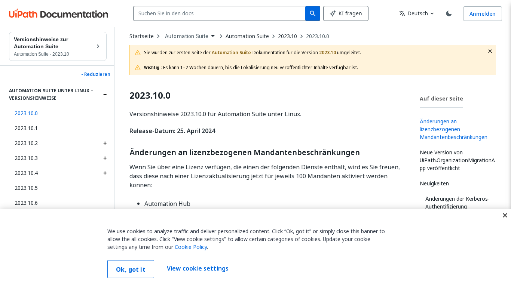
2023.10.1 (26, 128)
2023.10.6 (26, 203)
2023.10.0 (317, 36)
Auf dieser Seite (441, 98)
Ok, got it (131, 269)
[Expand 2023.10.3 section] (105, 158)
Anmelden (482, 14)
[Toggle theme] (449, 13)
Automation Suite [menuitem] (186, 36)
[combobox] (221, 13)
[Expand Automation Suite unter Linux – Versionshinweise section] (105, 94)
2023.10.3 (26, 158)
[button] (58, 113)
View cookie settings (198, 268)
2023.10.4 (26, 173)
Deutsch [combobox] (413, 13)
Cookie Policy (191, 247)
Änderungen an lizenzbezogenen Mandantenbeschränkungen (244, 152)
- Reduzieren (95, 74)
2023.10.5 (26, 188)
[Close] (505, 215)
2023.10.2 (26, 143)
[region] (255, 248)
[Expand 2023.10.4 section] (105, 173)
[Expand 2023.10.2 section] (105, 143)
